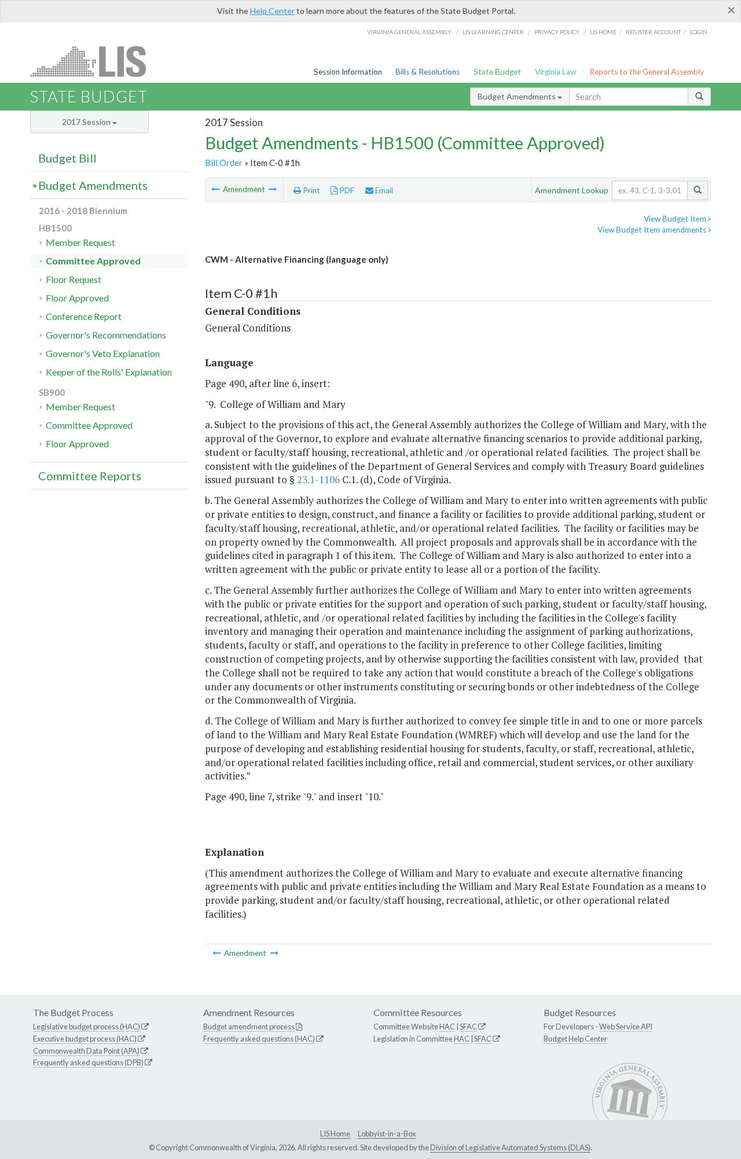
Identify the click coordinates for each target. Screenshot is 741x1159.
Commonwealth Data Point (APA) (86, 1050)
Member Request (80, 242)
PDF (346, 190)
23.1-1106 (318, 479)
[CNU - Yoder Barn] (273, 189)
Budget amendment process (249, 1026)
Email (383, 190)
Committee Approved (93, 260)
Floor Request (73, 279)
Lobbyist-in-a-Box (387, 1133)
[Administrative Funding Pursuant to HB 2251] (216, 189)
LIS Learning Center (493, 31)
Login (698, 31)
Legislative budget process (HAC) (86, 1026)
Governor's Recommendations (106, 334)
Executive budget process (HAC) (85, 1038)
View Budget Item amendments (652, 229)
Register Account (653, 31)
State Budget (497, 71)
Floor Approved (77, 297)
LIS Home (335, 1133)
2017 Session (87, 122)
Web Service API (625, 1026)
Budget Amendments (517, 96)
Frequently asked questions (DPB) (88, 1062)
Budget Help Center (575, 1038)
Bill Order (224, 162)
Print (310, 190)
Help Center (272, 11)
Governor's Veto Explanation (103, 353)
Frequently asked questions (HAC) (259, 1038)
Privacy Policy (556, 31)
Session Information (348, 71)
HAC (447, 1026)
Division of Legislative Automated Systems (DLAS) (510, 1147)
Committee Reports (89, 476)
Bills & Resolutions (427, 71)
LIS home (603, 31)
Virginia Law (555, 71)
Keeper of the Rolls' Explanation (109, 371)
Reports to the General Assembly (646, 71)
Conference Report (84, 316)
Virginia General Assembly (409, 31)
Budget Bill (67, 158)
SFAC (468, 1026)
